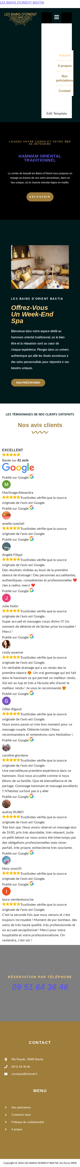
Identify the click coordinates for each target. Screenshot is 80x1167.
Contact (65, 91)
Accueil (64, 55)
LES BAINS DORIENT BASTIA (22, 2)
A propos (65, 65)
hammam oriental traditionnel (40, 158)
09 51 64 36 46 (40, 987)
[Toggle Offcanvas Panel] (56, 17)
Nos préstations (64, 78)
